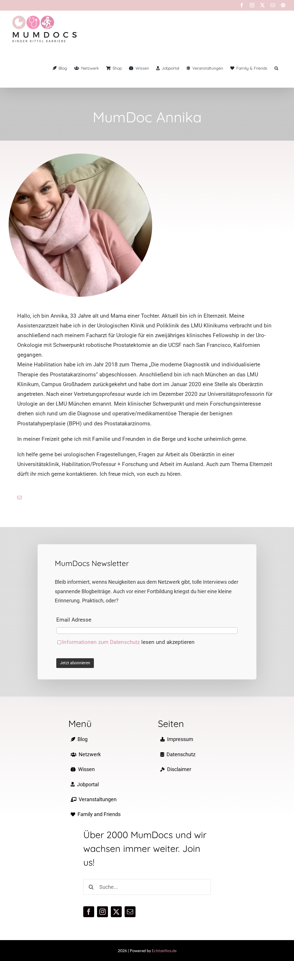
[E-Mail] (272, 5)
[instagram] (102, 911)
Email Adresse (73, 619)
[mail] (19, 497)
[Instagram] (252, 5)
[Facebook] (241, 5)
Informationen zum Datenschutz (101, 642)
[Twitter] (262, 5)
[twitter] (116, 911)
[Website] (283, 5)
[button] (276, 68)
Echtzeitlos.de (164, 950)
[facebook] (88, 911)
